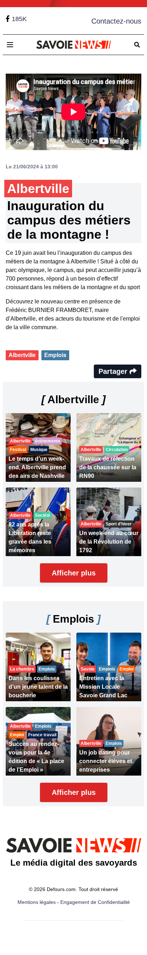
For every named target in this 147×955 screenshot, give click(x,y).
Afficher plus (74, 573)
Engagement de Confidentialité (95, 902)
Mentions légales (36, 902)
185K (19, 19)
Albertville (22, 355)
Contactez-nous (116, 21)
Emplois (55, 355)
